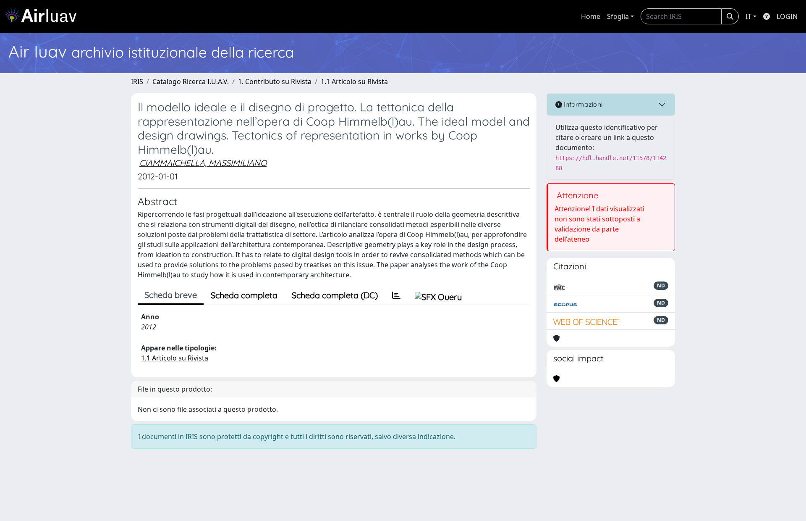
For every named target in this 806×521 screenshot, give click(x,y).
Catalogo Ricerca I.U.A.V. (190, 81)
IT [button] (748, 16)
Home (590, 16)
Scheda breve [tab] (170, 294)
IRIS (137, 81)
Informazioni (582, 104)
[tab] (396, 295)
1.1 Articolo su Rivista (354, 81)
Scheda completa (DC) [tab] (335, 295)
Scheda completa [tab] (244, 295)
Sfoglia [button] (618, 16)
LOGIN (787, 16)
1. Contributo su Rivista (274, 81)
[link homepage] (44, 16)
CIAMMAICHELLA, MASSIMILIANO (203, 163)
